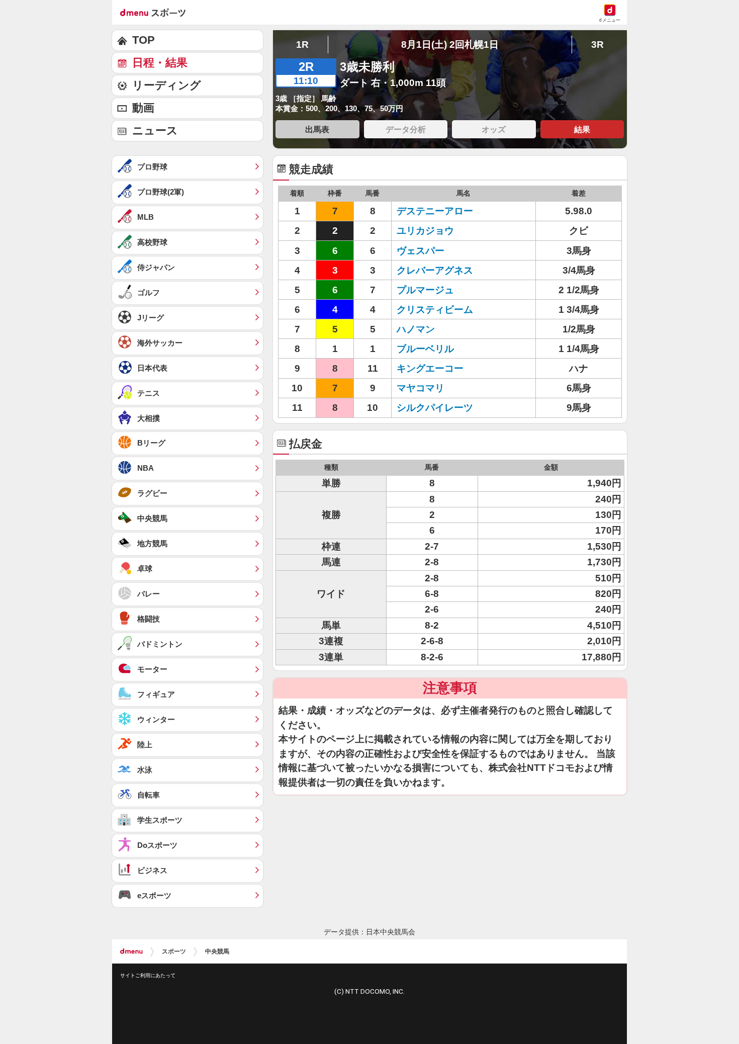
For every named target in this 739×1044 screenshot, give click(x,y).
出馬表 (317, 129)
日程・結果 (160, 62)
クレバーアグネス (435, 270)
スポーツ (174, 951)
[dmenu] (131, 951)
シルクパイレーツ (435, 407)
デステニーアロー (435, 211)
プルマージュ (425, 290)
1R (302, 44)
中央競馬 (217, 951)
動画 (143, 108)
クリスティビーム (435, 309)
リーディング (166, 85)
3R (597, 44)
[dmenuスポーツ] (156, 12)
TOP (143, 40)
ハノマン (416, 329)
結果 (582, 129)
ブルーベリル (425, 348)
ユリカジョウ (425, 230)
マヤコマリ (420, 388)
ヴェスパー (420, 250)
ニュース (155, 130)
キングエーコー (430, 368)
